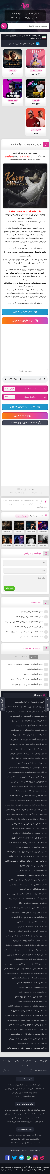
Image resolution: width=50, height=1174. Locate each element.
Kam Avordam (14, 501)
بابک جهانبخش (39, 767)
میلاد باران (28, 1034)
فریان (20, 926)
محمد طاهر (8, 968)
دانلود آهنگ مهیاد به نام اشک (25, 1096)
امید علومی (15, 730)
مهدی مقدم (26, 1020)
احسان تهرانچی (31, 711)
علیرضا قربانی (10, 907)
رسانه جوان (25, 6)
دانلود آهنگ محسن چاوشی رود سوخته (27, 684)
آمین (43, 711)
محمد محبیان (25, 973)
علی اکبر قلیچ (39, 884)
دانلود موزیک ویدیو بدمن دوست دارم (25, 1118)
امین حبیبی (28, 748)
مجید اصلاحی (9, 950)
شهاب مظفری (25, 865)
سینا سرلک (40, 856)
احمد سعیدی (39, 716)
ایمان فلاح (15, 758)
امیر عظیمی (24, 739)
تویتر (14, 1157)
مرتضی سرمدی (39, 992)
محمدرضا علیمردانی (19, 978)
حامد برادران (19, 791)
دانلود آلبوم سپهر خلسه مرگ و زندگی (25, 1139)
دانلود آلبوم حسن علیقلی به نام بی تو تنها (25, 1135)
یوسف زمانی (12, 1048)
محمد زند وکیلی (23, 968)
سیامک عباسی (13, 842)
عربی (30, 875)
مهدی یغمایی (25, 1024)
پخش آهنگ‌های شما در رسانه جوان (22, 43)
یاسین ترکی (25, 1048)
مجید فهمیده (25, 954)
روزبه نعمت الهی (25, 828)
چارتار (30, 791)
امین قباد (27, 753)
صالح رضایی (40, 875)
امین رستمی (40, 753)
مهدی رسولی (10, 1015)
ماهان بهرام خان (38, 950)
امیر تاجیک (40, 734)
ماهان (7, 945)
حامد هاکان (13, 795)
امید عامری (27, 730)
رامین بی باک (12, 814)
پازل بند (7, 777)
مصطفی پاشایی (14, 1006)
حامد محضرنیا (27, 795)
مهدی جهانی (24, 1015)
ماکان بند (17, 945)
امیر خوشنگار (27, 734)
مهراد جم (13, 1024)
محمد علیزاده (39, 973)
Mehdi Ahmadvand (28, 501)
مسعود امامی (24, 992)
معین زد (14, 1010)
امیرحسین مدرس (26, 744)
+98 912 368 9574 (40, 1071)
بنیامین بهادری (15, 772)
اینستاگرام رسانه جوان (22, 320)
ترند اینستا (16, 13)
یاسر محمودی (39, 1048)
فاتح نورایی (24, 912)
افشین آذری (16, 720)
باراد (43, 772)
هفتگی (34, 656)
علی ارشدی (26, 879)
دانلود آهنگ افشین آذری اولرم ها (29, 616)
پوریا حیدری (16, 781)
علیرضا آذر (41, 898)
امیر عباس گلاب (38, 739)
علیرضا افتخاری (27, 898)
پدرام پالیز (41, 781)
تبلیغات (14, 18)
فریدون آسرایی (39, 931)
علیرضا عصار (24, 907)
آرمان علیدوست (21, 702)
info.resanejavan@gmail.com (17, 1071)
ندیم (43, 1043)
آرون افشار (28, 706)
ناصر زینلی (13, 1038)
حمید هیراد (26, 809)
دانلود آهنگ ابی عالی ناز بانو (32, 611)
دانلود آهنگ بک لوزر (35, 669)
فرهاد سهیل (39, 926)
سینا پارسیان (39, 851)
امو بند (42, 725)
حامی (28, 800)
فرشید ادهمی (22, 921)
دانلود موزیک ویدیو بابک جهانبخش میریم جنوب (25, 1121)
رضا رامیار (21, 819)
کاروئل (10, 931)
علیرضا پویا (13, 898)
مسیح (26, 1006)
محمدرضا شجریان (38, 978)
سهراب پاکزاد (28, 842)
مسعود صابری (23, 1001)
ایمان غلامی (27, 758)
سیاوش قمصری (38, 847)
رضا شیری (10, 819)
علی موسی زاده (38, 893)
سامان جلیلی (40, 837)
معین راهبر (25, 1010)
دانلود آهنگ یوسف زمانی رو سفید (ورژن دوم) (24, 631)
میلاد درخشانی (39, 1038)
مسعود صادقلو (38, 1006)
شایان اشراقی (25, 861)
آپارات (42, 1157)
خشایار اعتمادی (12, 809)
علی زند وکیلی (14, 884)
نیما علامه (33, 1043)
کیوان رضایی (11, 935)
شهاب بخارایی (10, 861)
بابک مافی (13, 767)
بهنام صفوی (27, 777)
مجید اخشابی (22, 950)
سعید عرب (41, 842)
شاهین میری (39, 861)
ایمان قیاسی (40, 763)
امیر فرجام (40, 744)
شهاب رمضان (39, 865)
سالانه (16, 656)
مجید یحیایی (12, 954)
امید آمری (31, 725)
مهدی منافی (12, 1020)
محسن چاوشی (20, 959)
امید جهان (20, 725)
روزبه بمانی (40, 828)
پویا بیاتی (41, 786)
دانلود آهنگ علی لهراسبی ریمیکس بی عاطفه (25, 664)
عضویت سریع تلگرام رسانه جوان (22, 406)
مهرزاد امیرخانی (38, 1029)
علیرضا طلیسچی (38, 907)
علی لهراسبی (24, 889)
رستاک (42, 819)
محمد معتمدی (10, 973)
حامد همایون (39, 800)
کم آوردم (30, 504)
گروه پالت (15, 940)
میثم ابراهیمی (9, 1029)
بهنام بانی (40, 777)
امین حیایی (15, 748)
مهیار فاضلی (24, 1029)
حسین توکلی (23, 805)
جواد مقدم (16, 786)
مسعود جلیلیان (39, 996)
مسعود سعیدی (38, 1001)
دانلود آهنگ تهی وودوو (33, 674)
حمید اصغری (10, 805)
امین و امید (40, 758)
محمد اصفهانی (39, 968)
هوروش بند (21, 1043)
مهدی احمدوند (20, 504)
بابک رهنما (24, 767)
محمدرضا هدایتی (23, 982)
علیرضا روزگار (24, 903)
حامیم (20, 800)
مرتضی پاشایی (24, 987)
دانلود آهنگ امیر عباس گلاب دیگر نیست (27, 679)
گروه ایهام (27, 940)
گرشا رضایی (40, 940)
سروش (28, 837)
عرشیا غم (20, 875)
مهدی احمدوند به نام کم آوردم (26, 144)
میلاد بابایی (40, 1034)
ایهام (28, 763)
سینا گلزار (12, 856)
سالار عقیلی (26, 833)
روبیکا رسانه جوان (22, 415)
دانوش (42, 814)
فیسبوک (7, 1157)
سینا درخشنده (12, 851)
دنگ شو (32, 814)
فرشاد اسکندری (38, 921)
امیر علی (12, 739)
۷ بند (42, 702)
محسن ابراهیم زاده (37, 959)
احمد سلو (27, 716)
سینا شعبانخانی (26, 856)
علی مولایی (24, 893)
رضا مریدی (28, 823)
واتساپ (28, 1157)
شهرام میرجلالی (22, 870)
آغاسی (7, 706)
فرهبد (28, 926)
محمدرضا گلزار (39, 982)
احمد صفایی (15, 716)
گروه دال (41, 945)
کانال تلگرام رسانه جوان (22, 311)
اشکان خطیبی (39, 720)
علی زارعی (26, 884)
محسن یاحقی (10, 964)
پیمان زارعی (28, 786)
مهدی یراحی (40, 1024)
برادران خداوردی (31, 772)
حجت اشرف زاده (38, 805)
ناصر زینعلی (25, 1038)
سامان (15, 833)
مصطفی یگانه (39, 1010)
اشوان (27, 720)
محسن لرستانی (25, 964)
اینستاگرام (35, 1157)
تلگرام (21, 1157)
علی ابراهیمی (39, 879)
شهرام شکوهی (38, 870)
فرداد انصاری (39, 917)
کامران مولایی (39, 935)
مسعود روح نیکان (22, 996)
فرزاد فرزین (15, 917)
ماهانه (24, 656)
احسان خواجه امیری (14, 711)
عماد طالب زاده (39, 912)
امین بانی (41, 748)
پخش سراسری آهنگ (30, 18)
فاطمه (14, 912)
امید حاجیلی (40, 730)
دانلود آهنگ (20, 388)
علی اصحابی (13, 879)
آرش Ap (34, 702)
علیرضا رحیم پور (38, 903)
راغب (23, 814)
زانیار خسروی (40, 833)
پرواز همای (28, 781)
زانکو (14, 828)
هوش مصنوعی (32, 13)
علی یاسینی (11, 893)
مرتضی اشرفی (39, 987)
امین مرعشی (15, 753)
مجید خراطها (40, 954)
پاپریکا (16, 777)
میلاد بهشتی (15, 1034)
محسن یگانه (40, 964)
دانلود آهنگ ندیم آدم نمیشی (31, 637)
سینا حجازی (26, 851)
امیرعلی (12, 744)
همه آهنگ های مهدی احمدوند (23, 422)
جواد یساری (40, 791)
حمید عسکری (39, 809)
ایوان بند (19, 763)
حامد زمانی (40, 795)
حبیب (12, 800)
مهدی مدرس (39, 1020)
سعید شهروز (17, 837)
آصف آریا (16, 706)
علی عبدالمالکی (39, 889)
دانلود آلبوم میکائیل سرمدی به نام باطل (25, 1143)
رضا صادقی (40, 823)
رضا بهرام (32, 819)
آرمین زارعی (40, 706)
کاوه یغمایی (25, 935)
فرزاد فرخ (27, 917)
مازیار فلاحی (29, 945)
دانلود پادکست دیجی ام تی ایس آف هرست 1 (25, 1085)
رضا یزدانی (16, 823)
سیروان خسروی (22, 847)
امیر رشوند (14, 734)
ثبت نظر (9, 588)
